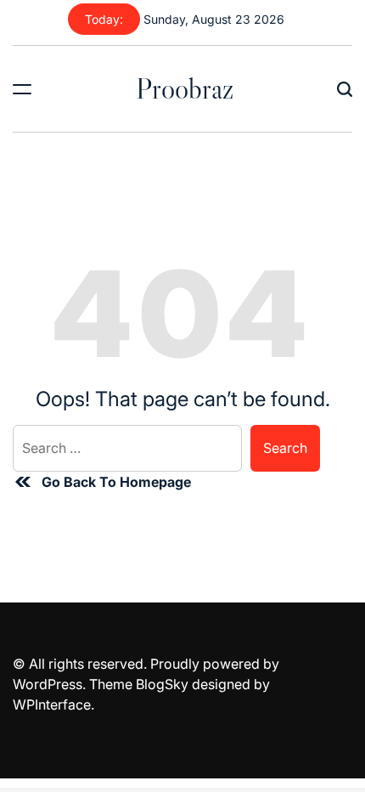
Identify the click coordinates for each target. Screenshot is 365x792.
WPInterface (52, 704)
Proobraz (184, 88)
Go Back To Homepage (116, 481)
